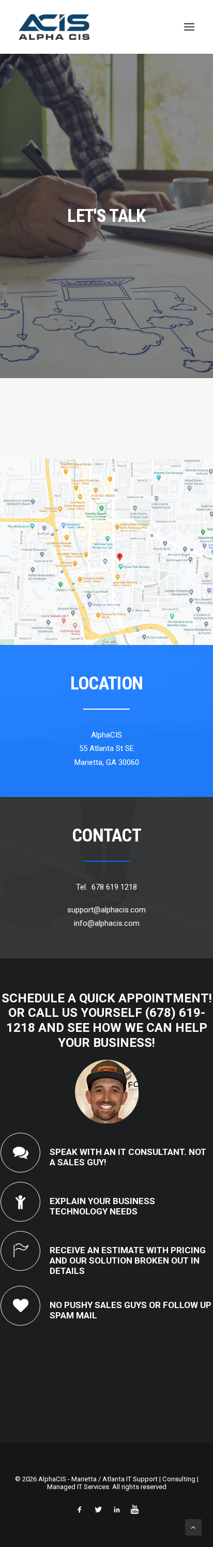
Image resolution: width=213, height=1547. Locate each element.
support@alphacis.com (106, 909)
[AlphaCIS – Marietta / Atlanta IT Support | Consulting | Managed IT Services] (54, 27)
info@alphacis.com (107, 923)
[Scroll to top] (193, 1526)
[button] (189, 27)
